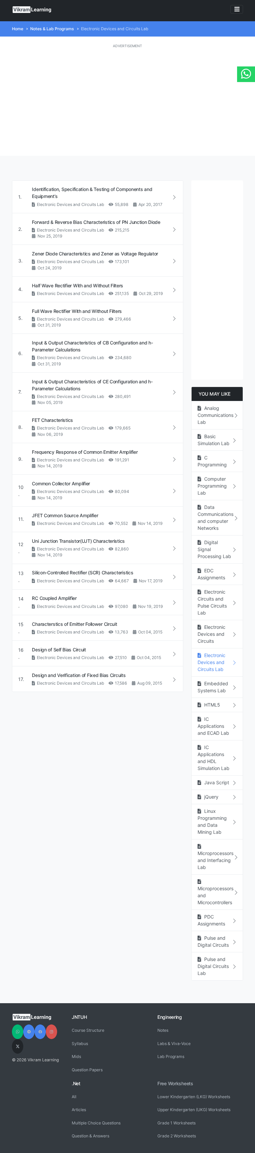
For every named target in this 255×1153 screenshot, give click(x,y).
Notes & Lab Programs (52, 28)
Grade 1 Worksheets (176, 1122)
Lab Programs (170, 1056)
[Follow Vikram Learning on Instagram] (51, 1031)
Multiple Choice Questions (96, 1122)
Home (17, 28)
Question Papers (87, 1069)
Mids (76, 1056)
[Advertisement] (127, 102)
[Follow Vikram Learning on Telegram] (29, 1031)
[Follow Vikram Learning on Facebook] (40, 1031)
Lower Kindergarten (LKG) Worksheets (193, 1096)
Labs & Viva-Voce (174, 1043)
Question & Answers (90, 1135)
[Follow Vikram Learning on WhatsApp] (17, 1031)
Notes (162, 1030)
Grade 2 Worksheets (176, 1135)
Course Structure (88, 1030)
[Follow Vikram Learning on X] (17, 1046)
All (74, 1096)
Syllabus (80, 1043)
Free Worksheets (175, 1083)
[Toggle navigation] (236, 9)
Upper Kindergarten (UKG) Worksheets (193, 1109)
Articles (79, 1109)
